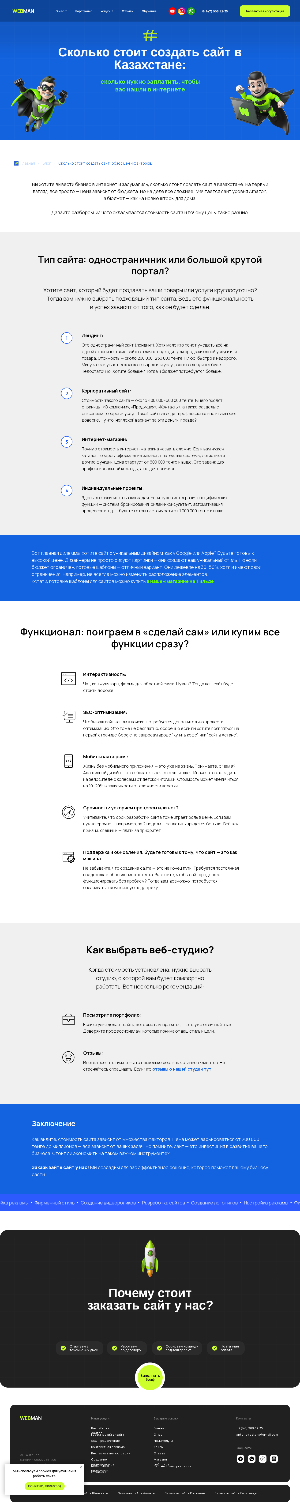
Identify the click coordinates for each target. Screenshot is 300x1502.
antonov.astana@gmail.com (257, 1434)
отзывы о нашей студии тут (181, 1069)
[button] (265, 11)
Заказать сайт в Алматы (136, 1493)
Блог (47, 163)
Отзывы (159, 1453)
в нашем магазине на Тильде (180, 581)
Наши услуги (163, 1440)
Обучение (98, 1472)
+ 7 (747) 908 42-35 (249, 1428)
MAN (23, 11)
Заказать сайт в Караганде (236, 1493)
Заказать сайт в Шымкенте (87, 1493)
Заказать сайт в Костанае (185, 1493)
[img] (182, 11)
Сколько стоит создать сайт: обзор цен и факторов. (105, 163)
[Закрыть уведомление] (81, 1467)
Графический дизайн (107, 1434)
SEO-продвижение (105, 1440)
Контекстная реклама (108, 1447)
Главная (28, 163)
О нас (158, 1434)
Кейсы (158, 1447)
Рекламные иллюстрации (110, 1453)
